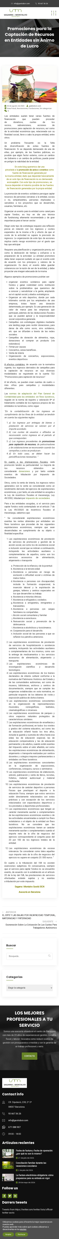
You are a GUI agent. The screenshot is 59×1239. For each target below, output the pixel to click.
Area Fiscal (11, 108)
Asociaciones (22, 108)
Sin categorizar (46, 108)
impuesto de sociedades (38, 498)
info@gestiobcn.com (22, 4)
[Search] (49, 956)
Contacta (29, 1056)
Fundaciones (34, 108)
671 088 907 (14, 1127)
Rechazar (21, 1234)
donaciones (24, 471)
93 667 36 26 (43, 4)
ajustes (23, 1229)
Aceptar (8, 1234)
